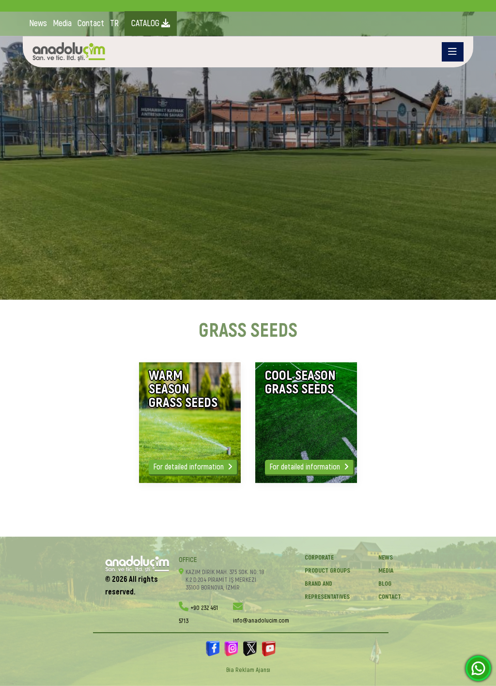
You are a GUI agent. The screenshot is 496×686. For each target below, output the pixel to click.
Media (62, 23)
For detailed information (190, 467)
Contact (91, 23)
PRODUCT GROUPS (327, 571)
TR (114, 23)
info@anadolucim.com (261, 620)
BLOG (384, 584)
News (38, 23)
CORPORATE (319, 557)
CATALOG (146, 23)
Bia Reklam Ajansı (248, 670)
